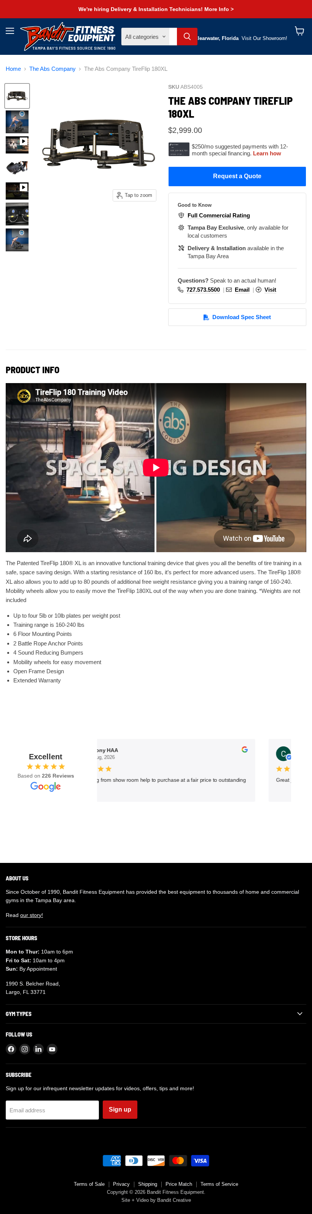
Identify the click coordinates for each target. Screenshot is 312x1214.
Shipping (147, 1184)
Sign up (120, 1109)
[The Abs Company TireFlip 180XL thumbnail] (17, 96)
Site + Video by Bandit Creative (156, 1200)
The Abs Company (52, 68)
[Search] (187, 36)
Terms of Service (219, 1184)
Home (13, 68)
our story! (31, 915)
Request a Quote (237, 176)
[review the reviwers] (241, 751)
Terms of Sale (89, 1184)
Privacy (121, 1184)
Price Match (179, 1184)
